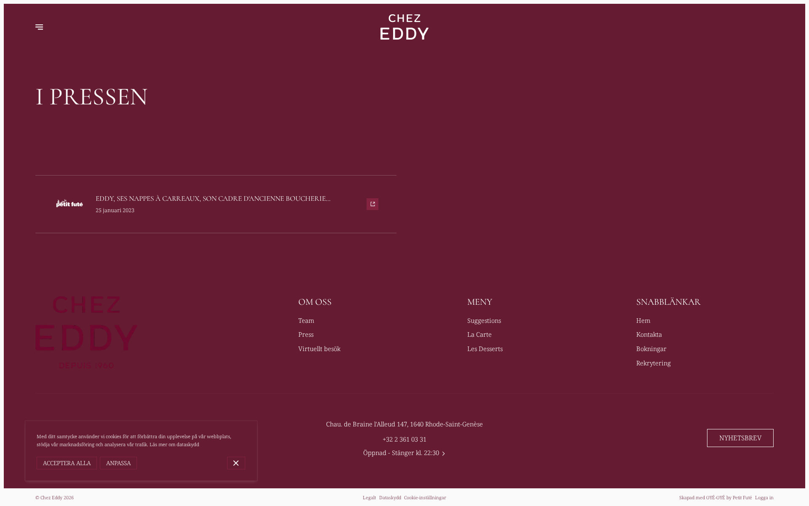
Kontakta (649, 334)
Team (306, 320)
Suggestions (484, 320)
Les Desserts (485, 348)
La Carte (479, 334)
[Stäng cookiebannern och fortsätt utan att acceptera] (236, 463)
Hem (643, 320)
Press (305, 334)
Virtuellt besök (319, 348)
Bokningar (651, 348)
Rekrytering (653, 363)
